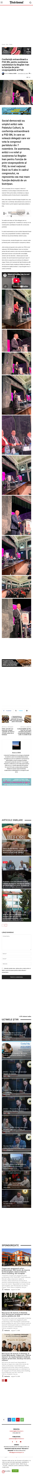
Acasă (3, 44)
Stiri (7, 44)
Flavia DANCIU (8, 1150)
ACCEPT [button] (15, 1471)
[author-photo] (3, 1290)
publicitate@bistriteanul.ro (16, 1438)
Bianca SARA (12, 73)
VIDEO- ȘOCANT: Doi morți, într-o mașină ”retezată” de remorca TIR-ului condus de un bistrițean (8, 731)
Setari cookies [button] (6, 1471)
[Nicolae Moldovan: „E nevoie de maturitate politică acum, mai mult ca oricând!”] (16, 1143)
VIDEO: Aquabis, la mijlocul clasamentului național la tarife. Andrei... (14, 1035)
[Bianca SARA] (3, 73)
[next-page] (6, 925)
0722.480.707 (16, 1433)
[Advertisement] (16, 23)
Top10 (5, 862)
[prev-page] (3, 925)
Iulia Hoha (6, 1039)
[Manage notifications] (3, 1471)
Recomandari (7, 829)
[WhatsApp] (22, 1420)
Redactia (7, 1289)
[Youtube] (20, 1441)
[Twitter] (13, 1420)
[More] (27, 711)
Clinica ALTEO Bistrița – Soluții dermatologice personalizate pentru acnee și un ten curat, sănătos (15, 850)
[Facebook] (9, 1420)
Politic (10, 44)
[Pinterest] (18, 1420)
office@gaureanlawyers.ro (16, 1452)
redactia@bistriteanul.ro (16, 1431)
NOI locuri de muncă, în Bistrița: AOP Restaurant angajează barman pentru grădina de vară (16, 1314)
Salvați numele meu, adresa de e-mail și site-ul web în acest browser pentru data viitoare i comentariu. (16, 970)
